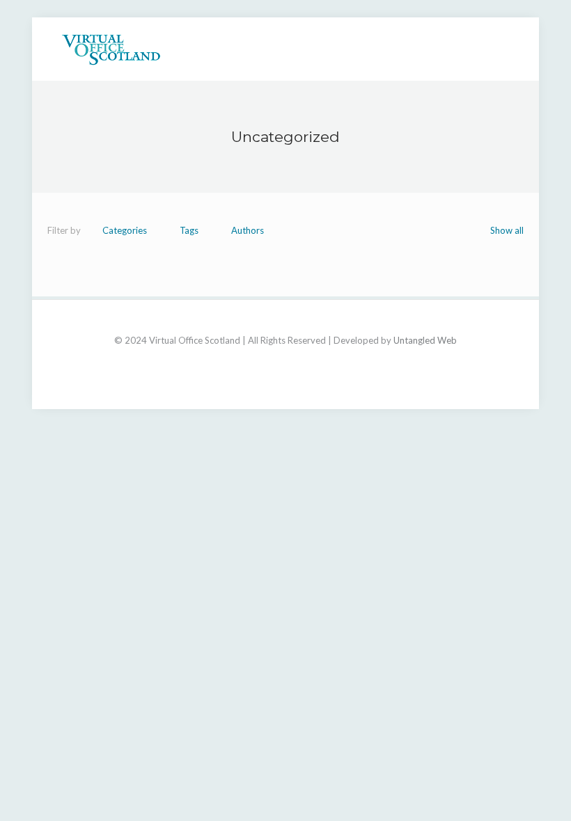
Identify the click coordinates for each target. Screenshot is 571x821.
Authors (247, 230)
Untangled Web (425, 340)
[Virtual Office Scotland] (111, 48)
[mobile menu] (501, 49)
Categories (124, 230)
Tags (189, 230)
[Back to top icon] (285, 327)
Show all (507, 230)
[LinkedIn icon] (286, 359)
